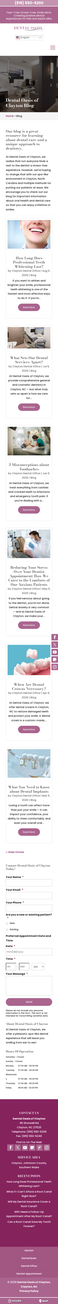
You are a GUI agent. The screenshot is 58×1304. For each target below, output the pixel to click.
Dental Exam (29, 1258)
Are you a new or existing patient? (29, 916)
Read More (29, 307)
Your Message (17, 974)
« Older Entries (15, 852)
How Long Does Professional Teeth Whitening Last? (29, 262)
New (12, 923)
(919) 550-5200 (29, 2)
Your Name (15, 877)
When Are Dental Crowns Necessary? (29, 686)
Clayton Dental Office (26, 271)
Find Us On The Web (29, 1142)
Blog (33, 275)
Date (10, 946)
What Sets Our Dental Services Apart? (29, 360)
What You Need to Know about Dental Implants (29, 789)
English (24, 37)
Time (10, 959)
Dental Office (29, 1266)
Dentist (29, 1250)
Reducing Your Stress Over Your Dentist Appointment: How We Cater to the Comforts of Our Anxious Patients (29, 576)
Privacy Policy (29, 1291)
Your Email (14, 890)
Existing (14, 929)
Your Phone (15, 902)
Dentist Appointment (29, 1273)
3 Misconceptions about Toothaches (29, 467)
